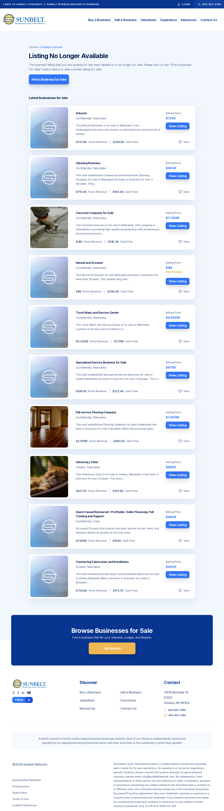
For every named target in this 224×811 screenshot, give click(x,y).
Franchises (128, 700)
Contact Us (209, 20)
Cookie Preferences (24, 805)
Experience (168, 20)
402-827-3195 (177, 715)
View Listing (178, 126)
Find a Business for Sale (49, 79)
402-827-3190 (177, 710)
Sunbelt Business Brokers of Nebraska (73, 4)
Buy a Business (99, 20)
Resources (188, 20)
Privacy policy (20, 786)
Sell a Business (125, 20)
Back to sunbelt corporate (23, 4)
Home (33, 47)
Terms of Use (20, 798)
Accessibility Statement (26, 780)
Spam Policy (19, 792)
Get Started (112, 648)
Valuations (148, 20)
